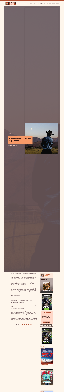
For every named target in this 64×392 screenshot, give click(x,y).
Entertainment (49, 3)
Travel (35, 3)
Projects (41, 3)
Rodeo (28, 3)
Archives (57, 3)
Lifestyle (31, 3)
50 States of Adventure (44, 364)
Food (38, 3)
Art (44, 3)
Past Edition (43, 348)
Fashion (53, 3)
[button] (22, 324)
